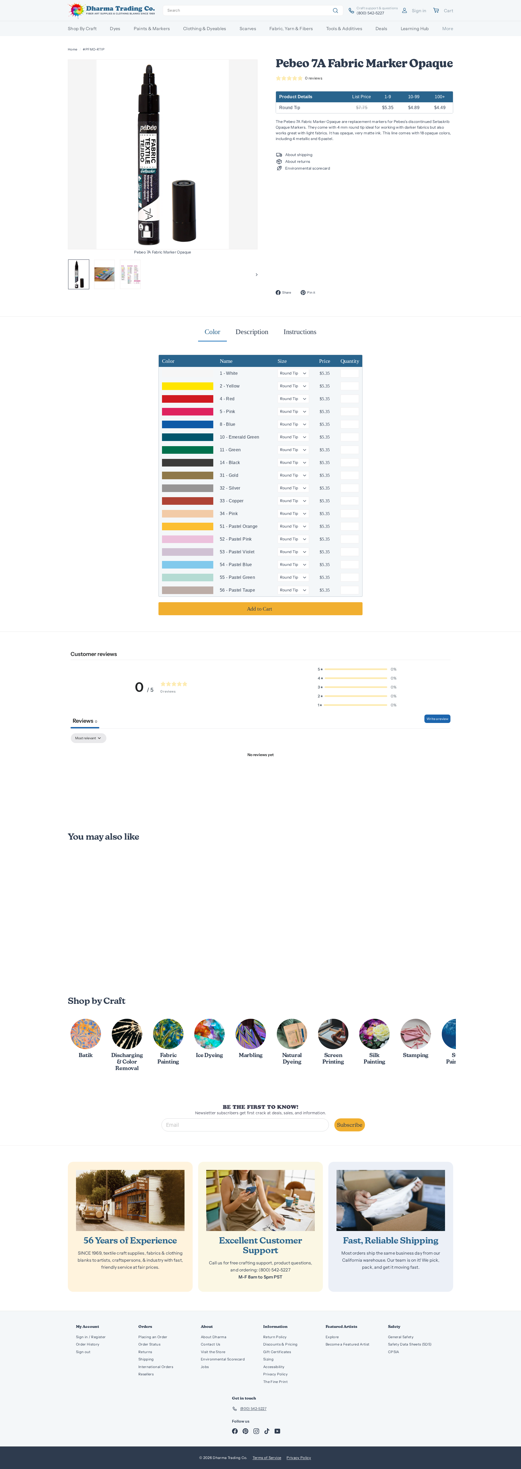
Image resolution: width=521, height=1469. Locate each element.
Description (252, 332)
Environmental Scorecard (223, 1359)
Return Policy (275, 1337)
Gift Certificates (277, 1352)
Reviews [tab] (85, 721)
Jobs (205, 1367)
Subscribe (349, 1125)
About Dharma (213, 1337)
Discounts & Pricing (280, 1344)
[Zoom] (163, 154)
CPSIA (393, 1352)
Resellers (146, 1374)
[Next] (254, 274)
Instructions (300, 332)
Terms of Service (267, 1457)
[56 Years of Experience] (130, 1200)
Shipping (146, 1359)
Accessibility (274, 1367)
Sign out (83, 1352)
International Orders (155, 1367)
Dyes (115, 28)
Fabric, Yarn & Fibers (291, 28)
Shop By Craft (82, 28)
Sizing (268, 1359)
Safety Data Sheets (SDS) (409, 1344)
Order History (88, 1344)
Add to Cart (259, 609)
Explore (332, 1337)
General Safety (401, 1337)
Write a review (437, 719)
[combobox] (253, 10)
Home (72, 49)
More (447, 28)
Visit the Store (213, 1352)
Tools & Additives (344, 28)
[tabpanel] (260, 773)
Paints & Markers (152, 28)
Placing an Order (152, 1337)
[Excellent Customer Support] (260, 1200)
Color (212, 332)
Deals (381, 28)
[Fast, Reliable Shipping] (390, 1200)
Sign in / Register (91, 1337)
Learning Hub (415, 28)
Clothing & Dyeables (204, 28)
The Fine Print (275, 1381)
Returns (145, 1352)
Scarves (248, 28)
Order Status (149, 1344)
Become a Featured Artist (347, 1344)
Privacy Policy (275, 1374)
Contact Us (210, 1344)
